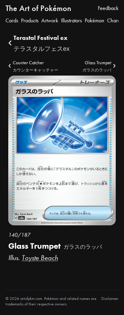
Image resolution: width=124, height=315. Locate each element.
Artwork (49, 20)
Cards (12, 20)
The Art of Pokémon (38, 8)
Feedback (108, 8)
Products (30, 20)
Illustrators (71, 20)
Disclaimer (109, 298)
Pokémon (94, 20)
